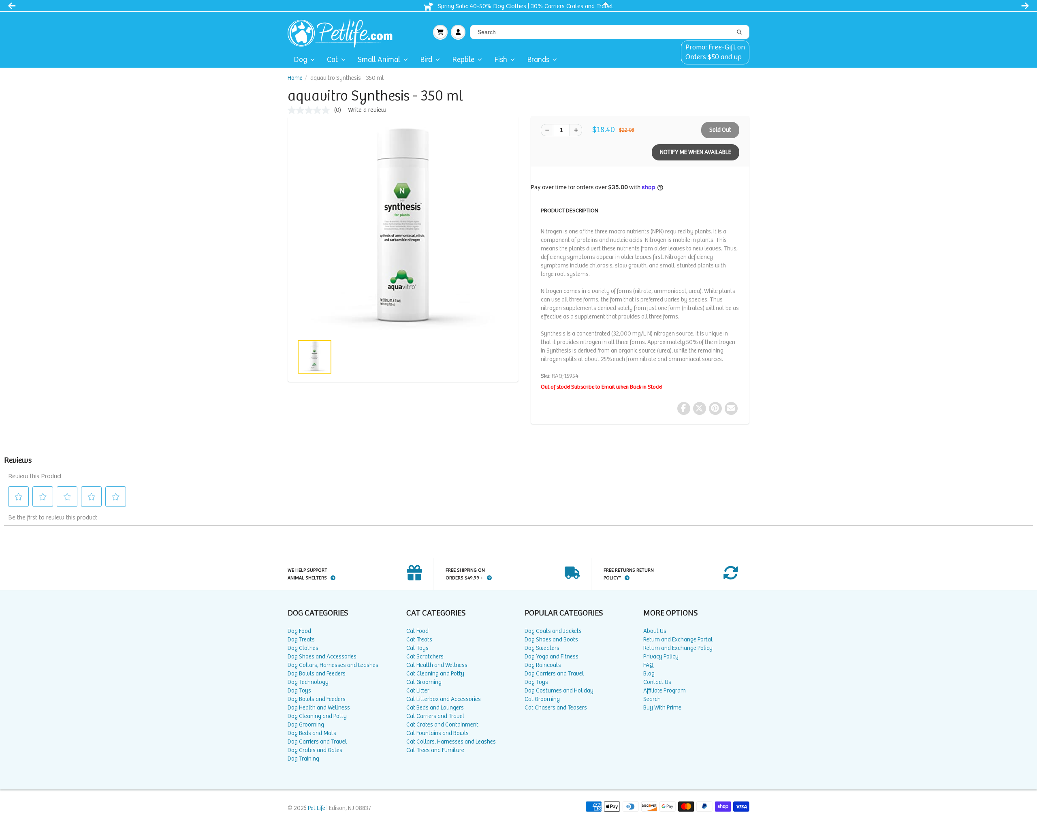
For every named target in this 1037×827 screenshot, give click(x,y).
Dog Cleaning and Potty (317, 716)
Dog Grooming (306, 724)
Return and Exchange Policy (678, 648)
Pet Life (316, 808)
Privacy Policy (661, 656)
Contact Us (657, 682)
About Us (654, 631)
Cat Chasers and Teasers (556, 707)
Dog (300, 60)
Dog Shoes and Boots (551, 639)
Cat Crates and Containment (442, 724)
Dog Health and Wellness (319, 707)
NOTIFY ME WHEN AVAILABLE (695, 152)
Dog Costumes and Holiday (559, 690)
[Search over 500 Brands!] (739, 32)
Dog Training (303, 758)
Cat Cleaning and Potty (435, 673)
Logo (343, 32)
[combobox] (609, 32)
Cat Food (417, 631)
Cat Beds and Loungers (435, 707)
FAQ (648, 665)
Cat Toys (417, 648)
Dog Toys (299, 690)
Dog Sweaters (542, 648)
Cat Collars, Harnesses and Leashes (451, 741)
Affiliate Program (664, 690)
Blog (649, 673)
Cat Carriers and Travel (435, 716)
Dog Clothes (303, 648)
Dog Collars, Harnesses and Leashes (333, 665)
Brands (538, 60)
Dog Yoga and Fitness (551, 656)
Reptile (463, 60)
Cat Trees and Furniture (435, 750)
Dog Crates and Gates (315, 750)
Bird (426, 60)
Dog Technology (308, 682)
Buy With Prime (662, 707)
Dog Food (299, 631)
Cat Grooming (424, 682)
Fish (500, 60)
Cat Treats (419, 639)
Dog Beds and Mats (312, 733)
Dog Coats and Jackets (553, 631)
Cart (440, 32)
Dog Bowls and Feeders (317, 673)
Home (295, 78)
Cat (332, 60)
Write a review (367, 110)
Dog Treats (301, 639)
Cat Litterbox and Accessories (443, 699)
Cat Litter (417, 690)
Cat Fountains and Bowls (437, 733)
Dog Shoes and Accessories (322, 656)
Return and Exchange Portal (678, 639)
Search (652, 699)
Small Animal (379, 60)
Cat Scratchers (425, 656)
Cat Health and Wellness (436, 665)
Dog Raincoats (543, 665)
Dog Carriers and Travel (317, 741)
